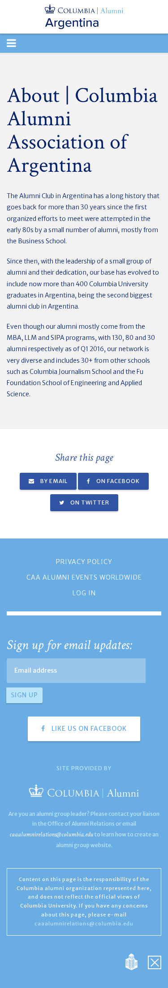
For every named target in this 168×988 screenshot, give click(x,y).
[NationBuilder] (135, 961)
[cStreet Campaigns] (154, 961)
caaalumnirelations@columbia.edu (51, 834)
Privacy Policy (84, 562)
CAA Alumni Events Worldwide (84, 577)
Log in (84, 593)
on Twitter (89, 502)
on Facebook (117, 481)
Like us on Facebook (88, 729)
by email (53, 481)
